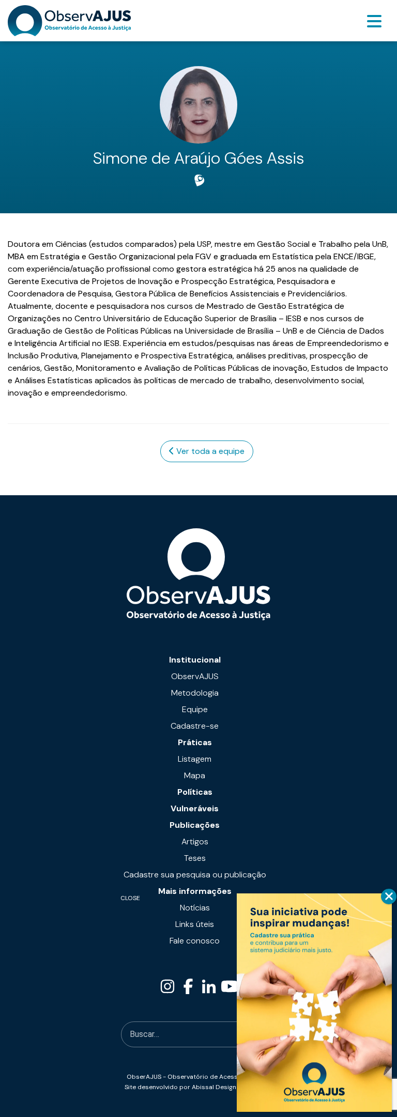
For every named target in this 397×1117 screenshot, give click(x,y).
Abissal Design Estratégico (232, 1087)
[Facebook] (188, 986)
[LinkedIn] (208, 986)
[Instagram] (167, 986)
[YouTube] (229, 986)
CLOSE (388, 896)
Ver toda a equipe (209, 451)
